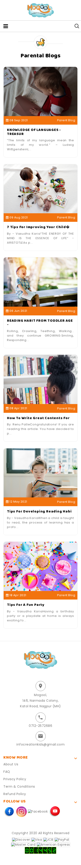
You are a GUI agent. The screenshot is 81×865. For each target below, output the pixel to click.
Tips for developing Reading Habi (39, 511)
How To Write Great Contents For (38, 418)
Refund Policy (14, 794)
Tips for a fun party (26, 605)
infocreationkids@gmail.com (40, 744)
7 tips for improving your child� (38, 227)
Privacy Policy (14, 779)
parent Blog (66, 120)
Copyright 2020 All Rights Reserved (41, 833)
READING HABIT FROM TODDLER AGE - (40, 322)
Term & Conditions (19, 786)
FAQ (6, 772)
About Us (10, 764)
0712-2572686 (40, 726)
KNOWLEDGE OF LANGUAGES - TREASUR (34, 132)
